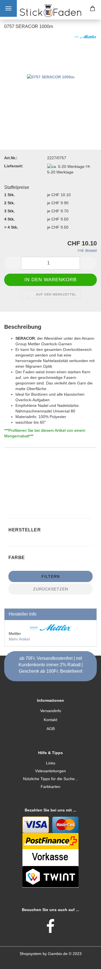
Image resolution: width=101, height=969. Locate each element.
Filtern (51, 576)
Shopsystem (31, 953)
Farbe (17, 557)
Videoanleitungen (50, 771)
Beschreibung (22, 327)
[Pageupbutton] (85, 960)
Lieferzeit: (13, 166)
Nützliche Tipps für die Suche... (50, 778)
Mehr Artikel (19, 639)
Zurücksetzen (50, 589)
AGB (51, 728)
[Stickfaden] (50, 10)
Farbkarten (50, 786)
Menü (8, 8)
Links (50, 763)
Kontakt (50, 719)
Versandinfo (50, 710)
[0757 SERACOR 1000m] (50, 76)
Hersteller (25, 529)
